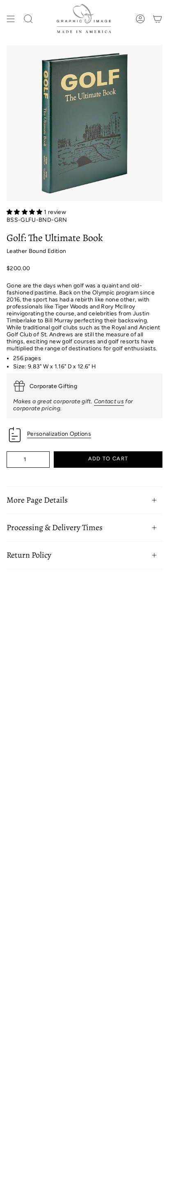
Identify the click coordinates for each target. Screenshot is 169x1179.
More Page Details (37, 500)
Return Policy (29, 555)
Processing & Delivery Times (55, 527)
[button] (25, 212)
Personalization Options (59, 433)
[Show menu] (10, 19)
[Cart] (157, 19)
